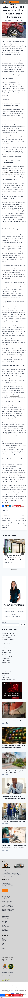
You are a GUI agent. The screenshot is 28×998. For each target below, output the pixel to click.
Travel (3, 675)
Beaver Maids (9, 20)
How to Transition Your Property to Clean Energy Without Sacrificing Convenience (13, 771)
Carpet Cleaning (5, 904)
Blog (3, 943)
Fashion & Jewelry (7, 650)
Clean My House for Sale (7, 901)
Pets (3, 667)
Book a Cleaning (5, 947)
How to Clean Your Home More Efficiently (13, 821)
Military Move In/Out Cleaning (8, 909)
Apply (5, 890)
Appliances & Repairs (8, 633)
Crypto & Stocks (6, 644)
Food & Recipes (6, 652)
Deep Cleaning (5, 898)
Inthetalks (14, 988)
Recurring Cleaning (6, 897)
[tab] (11, 569)
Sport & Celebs (6, 673)
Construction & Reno (6, 918)
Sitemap (3, 949)
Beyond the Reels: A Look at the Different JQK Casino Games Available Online (14, 746)
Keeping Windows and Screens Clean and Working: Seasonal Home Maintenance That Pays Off (14, 847)
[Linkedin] (10, 506)
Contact (3, 939)
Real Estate (5, 669)
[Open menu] (25, 2)
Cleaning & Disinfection (8, 639)
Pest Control (5, 664)
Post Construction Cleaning (7, 905)
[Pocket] (15, 506)
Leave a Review (5, 951)
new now (5, 510)
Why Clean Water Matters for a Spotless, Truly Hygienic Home (13, 721)
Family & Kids (5, 648)
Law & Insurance (14, 4)
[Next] (22, 553)
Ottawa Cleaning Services (7, 907)
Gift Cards (4, 941)
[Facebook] (3, 506)
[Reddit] (8, 506)
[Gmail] (13, 506)
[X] (6, 506)
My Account (4, 938)
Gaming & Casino (7, 656)
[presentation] (14, 546)
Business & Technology (8, 635)
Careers (3, 948)
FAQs (3, 944)
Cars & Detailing (6, 637)
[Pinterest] (17, 506)
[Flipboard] (19, 506)
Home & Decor (6, 660)
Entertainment (6, 646)
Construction (5, 641)
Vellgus (18, 988)
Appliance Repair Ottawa (7, 910)
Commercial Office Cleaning (8, 906)
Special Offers (4, 940)
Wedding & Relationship (9, 679)
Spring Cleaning (5, 900)
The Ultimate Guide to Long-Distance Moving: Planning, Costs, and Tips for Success (7, 521)
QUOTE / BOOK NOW (14, 2)
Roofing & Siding (6, 671)
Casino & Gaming (5, 926)
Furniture (4, 654)
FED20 (7, 973)
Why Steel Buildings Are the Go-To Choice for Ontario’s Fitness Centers (14, 558)
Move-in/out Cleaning (6, 902)
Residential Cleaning (6, 896)
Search (4, 622)
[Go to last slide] (5, 553)
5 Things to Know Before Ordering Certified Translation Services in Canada (13, 797)
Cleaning (3, 917)
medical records (14, 396)
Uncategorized (6, 677)
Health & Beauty (6, 658)
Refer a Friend (4, 945)
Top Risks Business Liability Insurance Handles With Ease (21, 520)
